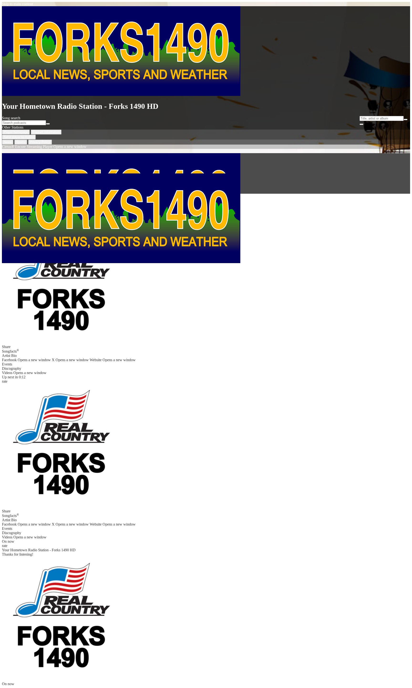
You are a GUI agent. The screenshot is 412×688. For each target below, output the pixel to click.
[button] (61, 279)
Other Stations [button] (12, 127)
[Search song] (405, 119)
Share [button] (6, 347)
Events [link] (7, 364)
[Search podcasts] (48, 124)
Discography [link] (11, 368)
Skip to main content (17, 4)
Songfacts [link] (10, 351)
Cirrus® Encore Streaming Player (44, 147)
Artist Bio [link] (9, 356)
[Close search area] (361, 124)
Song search (11, 118)
